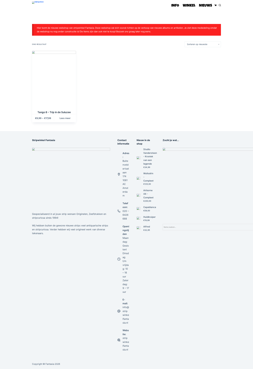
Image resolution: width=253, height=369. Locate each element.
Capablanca (149, 207)
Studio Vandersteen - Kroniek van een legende (150, 156)
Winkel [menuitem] (189, 6)
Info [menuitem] (175, 6)
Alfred (146, 226)
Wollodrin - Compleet (148, 177)
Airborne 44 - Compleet (148, 194)
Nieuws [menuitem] (205, 6)
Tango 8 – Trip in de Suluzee (54, 112)
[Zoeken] (220, 5)
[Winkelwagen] (215, 5)
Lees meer (65, 118)
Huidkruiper (149, 217)
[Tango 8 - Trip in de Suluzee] (54, 79)
